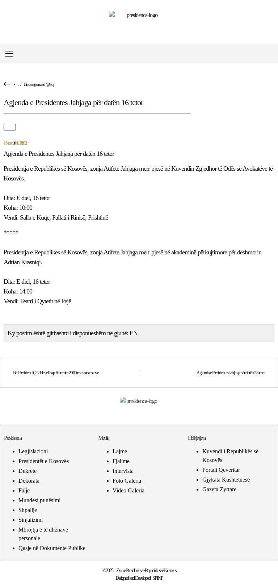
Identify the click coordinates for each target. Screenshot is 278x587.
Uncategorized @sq (39, 84)
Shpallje (27, 510)
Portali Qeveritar (221, 470)
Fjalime (121, 461)
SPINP (157, 578)
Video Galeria (128, 490)
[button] (268, 54)
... (18, 84)
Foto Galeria (127, 481)
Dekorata (28, 481)
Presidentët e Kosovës (43, 461)
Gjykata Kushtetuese (226, 479)
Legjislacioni (33, 451)
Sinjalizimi (30, 520)
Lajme (120, 451)
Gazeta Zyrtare (219, 489)
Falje (24, 490)
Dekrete (27, 471)
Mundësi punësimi (39, 500)
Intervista (123, 471)
